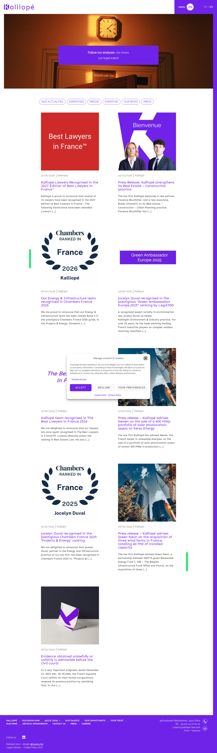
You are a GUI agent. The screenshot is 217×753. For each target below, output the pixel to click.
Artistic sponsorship (34, 724)
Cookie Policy (100, 395)
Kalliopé (11, 720)
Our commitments (95, 720)
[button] (145, 358)
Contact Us (59, 724)
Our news (11, 724)
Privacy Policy (114, 395)
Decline (104, 387)
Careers (86, 724)
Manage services (78, 379)
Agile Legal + (52, 720)
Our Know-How (31, 720)
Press (74, 724)
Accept (80, 387)
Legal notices (13, 747)
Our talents (72, 720)
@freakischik (36, 744)
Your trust (116, 720)
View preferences (131, 387)
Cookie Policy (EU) (33, 747)
